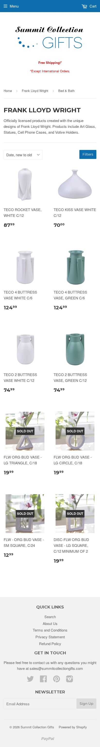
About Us (50, 623)
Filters (88, 154)
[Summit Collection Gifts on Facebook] (43, 680)
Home (8, 90)
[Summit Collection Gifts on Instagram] (69, 680)
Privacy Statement (50, 636)
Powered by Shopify (73, 727)
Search (50, 616)
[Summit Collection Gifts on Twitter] (30, 680)
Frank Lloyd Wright (35, 90)
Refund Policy (50, 643)
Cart (92, 5)
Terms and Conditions (50, 629)
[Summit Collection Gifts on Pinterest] (56, 680)
